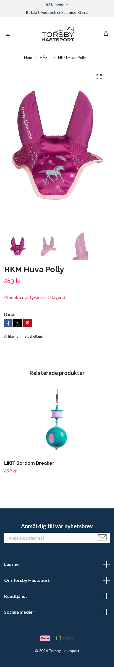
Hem (28, 57)
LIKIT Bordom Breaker (29, 463)
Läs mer (12, 564)
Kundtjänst (15, 596)
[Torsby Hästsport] (58, 34)
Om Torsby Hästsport (27, 580)
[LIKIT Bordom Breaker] (57, 423)
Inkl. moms (55, 4)
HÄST (45, 57)
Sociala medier (19, 612)
